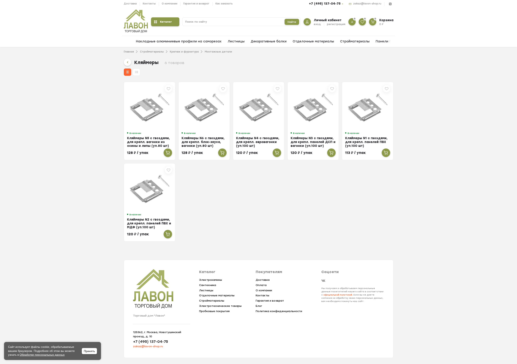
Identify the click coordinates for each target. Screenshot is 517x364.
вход (317, 24)
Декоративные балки (269, 41)
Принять (89, 351)
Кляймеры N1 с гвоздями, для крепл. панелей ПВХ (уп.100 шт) (366, 142)
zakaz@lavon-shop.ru (367, 3)
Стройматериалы (355, 41)
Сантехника (207, 285)
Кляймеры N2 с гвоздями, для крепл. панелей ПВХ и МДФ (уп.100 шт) (149, 223)
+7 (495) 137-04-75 (324, 3)
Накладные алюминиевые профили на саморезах (179, 41)
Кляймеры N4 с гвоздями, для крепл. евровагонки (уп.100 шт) (257, 142)
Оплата (261, 285)
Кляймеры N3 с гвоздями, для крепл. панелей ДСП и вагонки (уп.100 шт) (313, 142)
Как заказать (224, 3)
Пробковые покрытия (214, 311)
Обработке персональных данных (42, 354)
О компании (169, 3)
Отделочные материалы (313, 41)
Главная (129, 51)
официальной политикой (337, 295)
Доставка (130, 3)
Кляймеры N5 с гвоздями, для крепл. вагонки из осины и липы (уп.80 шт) (148, 142)
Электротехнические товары (220, 305)
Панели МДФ (386, 41)
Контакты (149, 3)
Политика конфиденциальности (279, 311)
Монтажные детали (218, 51)
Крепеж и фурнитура (184, 51)
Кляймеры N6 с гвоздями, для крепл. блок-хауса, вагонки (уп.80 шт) (203, 142)
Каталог (166, 21)
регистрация (336, 24)
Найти (292, 21)
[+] (168, 152)
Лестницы (236, 41)
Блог (259, 305)
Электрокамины (210, 279)
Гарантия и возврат (196, 3)
